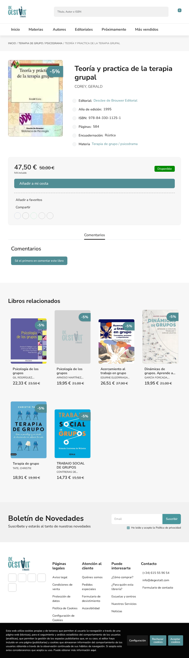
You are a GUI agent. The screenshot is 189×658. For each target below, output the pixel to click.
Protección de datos (61, 598)
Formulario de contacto (157, 588)
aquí (93, 650)
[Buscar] (163, 12)
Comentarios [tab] (94, 235)
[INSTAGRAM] (22, 578)
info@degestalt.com (155, 580)
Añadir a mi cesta (33, 183)
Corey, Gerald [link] (89, 86)
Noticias (116, 611)
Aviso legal (59, 577)
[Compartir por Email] (42, 215)
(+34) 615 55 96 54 (155, 573)
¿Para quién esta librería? (122, 587)
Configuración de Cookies (63, 618)
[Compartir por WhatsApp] (33, 215)
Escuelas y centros (123, 596)
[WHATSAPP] (12, 587)
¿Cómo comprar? (122, 577)
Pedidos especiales (89, 587)
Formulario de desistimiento (91, 598)
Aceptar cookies (175, 640)
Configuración (137, 640)
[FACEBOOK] (12, 578)
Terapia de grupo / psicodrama (40, 43)
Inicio (12, 43)
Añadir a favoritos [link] (29, 200)
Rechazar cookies (158, 640)
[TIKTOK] (32, 578)
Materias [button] (36, 29)
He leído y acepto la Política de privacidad (156, 527)
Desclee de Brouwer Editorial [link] (115, 100)
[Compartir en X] (25, 215)
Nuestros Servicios (124, 604)
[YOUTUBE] (41, 578)
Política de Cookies (65, 608)
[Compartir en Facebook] (17, 215)
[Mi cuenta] (180, 12)
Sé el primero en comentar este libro (39, 261)
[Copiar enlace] (50, 215)
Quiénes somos (92, 577)
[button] (178, 12)
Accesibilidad (90, 608)
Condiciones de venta (62, 587)
